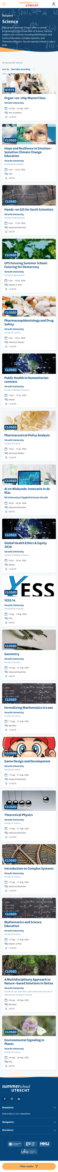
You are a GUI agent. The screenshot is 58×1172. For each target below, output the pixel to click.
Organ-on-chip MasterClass (29, 97)
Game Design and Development (29, 762)
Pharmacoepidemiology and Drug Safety (29, 323)
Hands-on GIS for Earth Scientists (29, 210)
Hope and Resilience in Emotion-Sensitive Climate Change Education (29, 153)
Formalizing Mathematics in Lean (29, 708)
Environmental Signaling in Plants (29, 1043)
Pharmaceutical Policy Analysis (29, 436)
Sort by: (5, 69)
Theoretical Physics (29, 815)
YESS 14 (29, 601)
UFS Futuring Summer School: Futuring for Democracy (29, 266)
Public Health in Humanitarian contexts (29, 380)
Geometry (29, 655)
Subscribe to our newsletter (16, 1113)
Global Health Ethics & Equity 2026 (29, 546)
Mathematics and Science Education (29, 925)
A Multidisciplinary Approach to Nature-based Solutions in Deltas (29, 983)
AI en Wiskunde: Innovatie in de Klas (29, 489)
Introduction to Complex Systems (29, 869)
